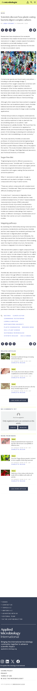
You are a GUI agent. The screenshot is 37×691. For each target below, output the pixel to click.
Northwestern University (14, 324)
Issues (5, 602)
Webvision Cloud (19, 684)
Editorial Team (8, 616)
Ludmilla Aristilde (11, 321)
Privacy (4, 673)
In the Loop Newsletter (12, 619)
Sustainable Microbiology (14, 333)
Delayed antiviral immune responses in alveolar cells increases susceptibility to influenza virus (22, 443)
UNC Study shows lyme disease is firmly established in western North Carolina (22, 372)
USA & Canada (25, 336)
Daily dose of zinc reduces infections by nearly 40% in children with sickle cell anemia (22, 475)
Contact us (7, 605)
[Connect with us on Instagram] (2, 661)
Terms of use (6, 676)
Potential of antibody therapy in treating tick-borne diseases (22, 358)
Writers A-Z (7, 611)
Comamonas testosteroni (14, 318)
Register (23, 427)
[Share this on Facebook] (2, 30)
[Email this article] (14, 30)
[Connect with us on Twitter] (13, 661)
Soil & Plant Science (12, 330)
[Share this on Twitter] (6, 30)
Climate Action (18, 315)
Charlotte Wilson (18, 363)
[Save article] (34, 30)
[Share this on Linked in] (10, 30)
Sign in (11, 26)
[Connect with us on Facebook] (18, 661)
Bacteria (7, 315)
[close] (35, 26)
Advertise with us (10, 613)
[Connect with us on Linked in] (7, 661)
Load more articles (18, 400)
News (3, 13)
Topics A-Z (6, 608)
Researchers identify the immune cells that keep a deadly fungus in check (23, 387)
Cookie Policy (7, 671)
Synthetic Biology (11, 336)
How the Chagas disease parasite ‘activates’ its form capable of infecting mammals (23, 459)
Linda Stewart (8, 23)
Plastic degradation (12, 327)
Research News (28, 327)
